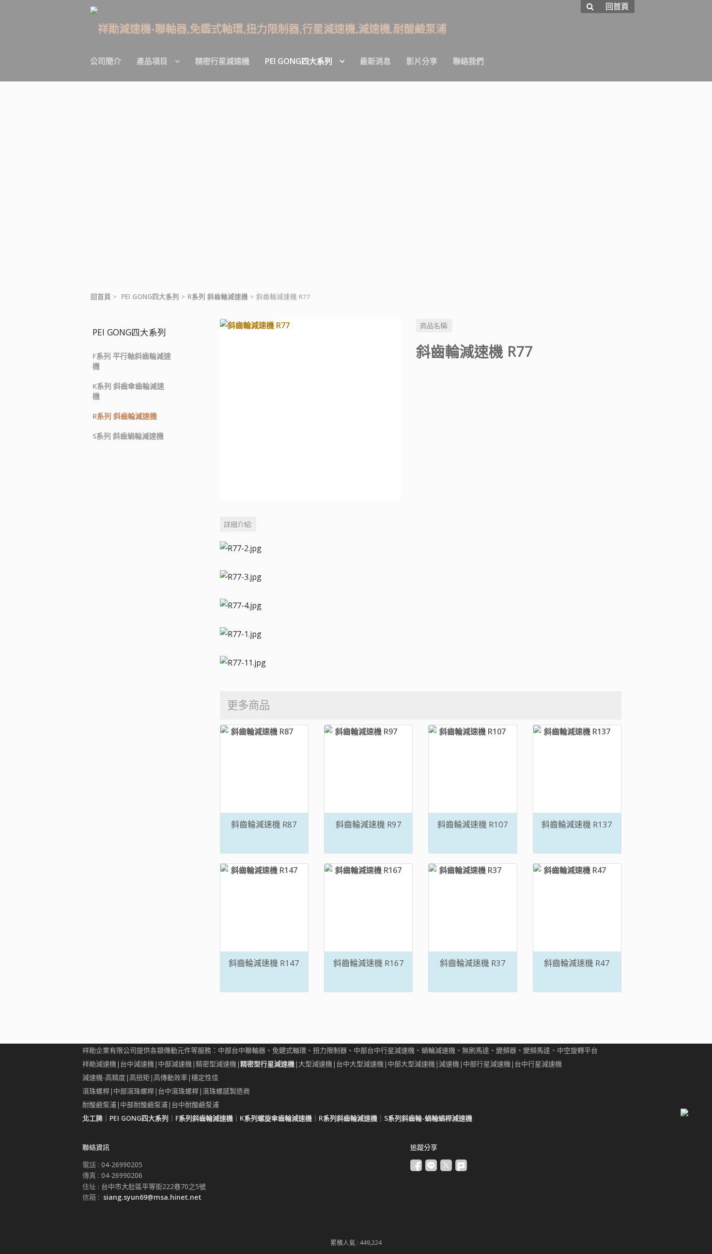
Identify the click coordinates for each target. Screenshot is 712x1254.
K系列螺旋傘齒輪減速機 (276, 1118)
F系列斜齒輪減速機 (204, 1118)
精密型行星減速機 (267, 1063)
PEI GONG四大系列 (150, 296)
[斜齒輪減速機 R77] (310, 409)
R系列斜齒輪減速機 (348, 1118)
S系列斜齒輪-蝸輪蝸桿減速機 (428, 1118)
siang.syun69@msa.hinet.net (152, 1197)
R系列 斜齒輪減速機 (217, 296)
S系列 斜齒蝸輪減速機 (128, 436)
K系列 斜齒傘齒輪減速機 (128, 391)
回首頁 (101, 296)
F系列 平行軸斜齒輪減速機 (132, 361)
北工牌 (92, 1118)
